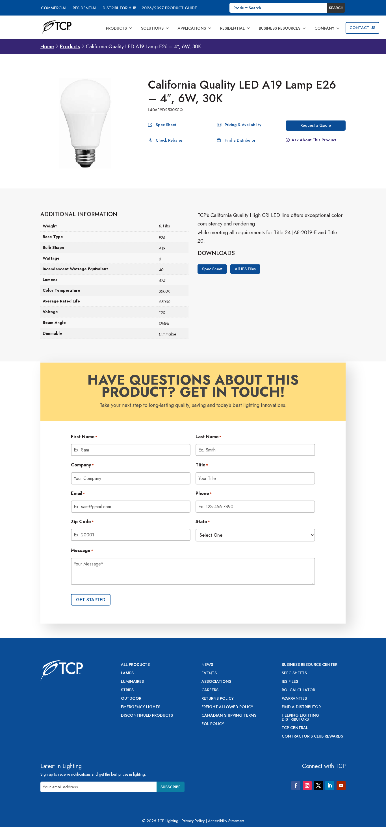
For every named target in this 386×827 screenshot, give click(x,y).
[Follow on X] (318, 785)
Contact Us (362, 27)
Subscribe (171, 787)
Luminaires (132, 681)
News (207, 665)
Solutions (152, 28)
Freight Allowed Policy (227, 707)
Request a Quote (315, 125)
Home (47, 46)
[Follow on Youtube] (341, 785)
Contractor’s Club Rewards (312, 736)
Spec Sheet (166, 125)
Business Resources (279, 28)
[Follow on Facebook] (295, 785)
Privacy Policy (193, 821)
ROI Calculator (298, 690)
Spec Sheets (294, 673)
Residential (85, 8)
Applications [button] (192, 28)
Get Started (90, 599)
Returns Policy (217, 698)
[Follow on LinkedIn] (329, 785)
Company (324, 28)
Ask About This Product (314, 140)
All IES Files (245, 269)
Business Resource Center (309, 665)
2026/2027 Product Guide (169, 8)
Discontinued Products (147, 715)
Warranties (294, 698)
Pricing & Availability (243, 125)
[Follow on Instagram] (307, 785)
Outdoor (131, 698)
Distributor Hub (119, 8)
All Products (135, 665)
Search (336, 7)
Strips (127, 690)
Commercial (54, 8)
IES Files (290, 681)
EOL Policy (212, 724)
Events (209, 673)
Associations (216, 681)
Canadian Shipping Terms (228, 715)
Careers (209, 690)
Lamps (127, 673)
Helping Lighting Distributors (300, 717)
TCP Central (295, 728)
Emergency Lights (140, 707)
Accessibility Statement (226, 821)
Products (116, 28)
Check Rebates (169, 140)
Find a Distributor (240, 140)
